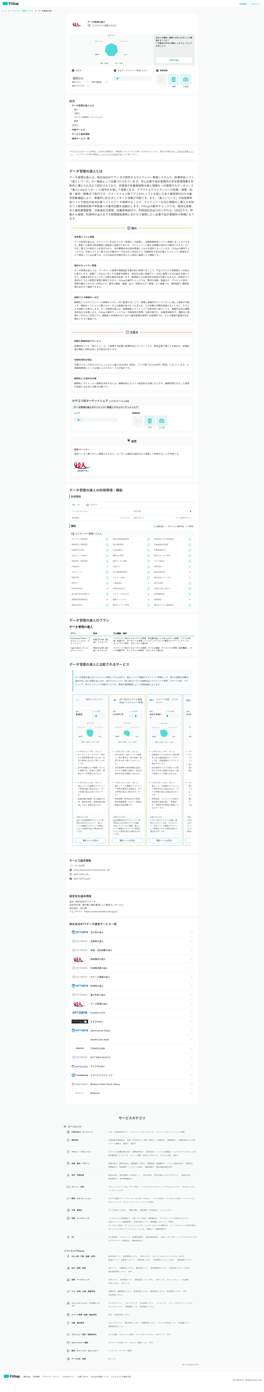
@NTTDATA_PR (81, 874)
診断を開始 (174, 60)
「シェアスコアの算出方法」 (111, 154)
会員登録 (243, 4)
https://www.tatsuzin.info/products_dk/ (92, 870)
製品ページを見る (90, 840)
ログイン (255, 3)
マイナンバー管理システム (104, 25)
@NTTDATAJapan (82, 878)
